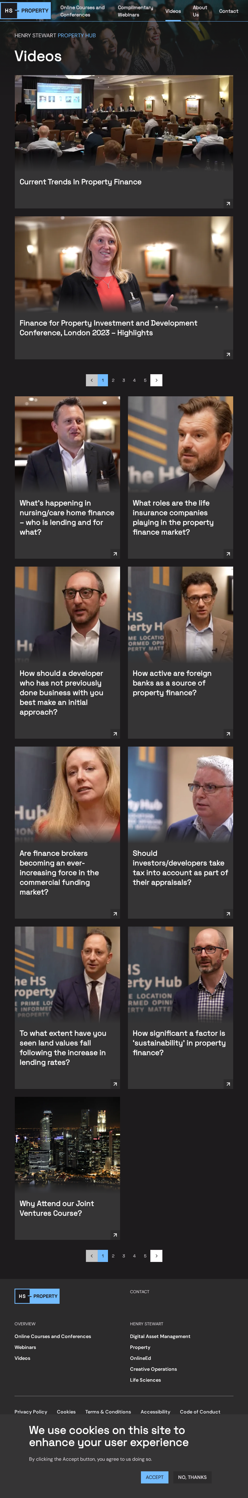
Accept (155, 1477)
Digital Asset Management (160, 1336)
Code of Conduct (200, 1412)
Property (140, 1347)
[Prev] (92, 380)
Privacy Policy (31, 1412)
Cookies (66, 1412)
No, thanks (192, 1477)
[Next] (156, 380)
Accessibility (155, 1412)
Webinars (25, 1347)
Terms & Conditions (108, 1412)
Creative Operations (153, 1369)
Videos (173, 11)
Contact (228, 11)
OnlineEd (140, 1358)
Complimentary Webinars (135, 11)
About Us (200, 11)
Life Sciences (145, 1380)
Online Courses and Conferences (82, 11)
